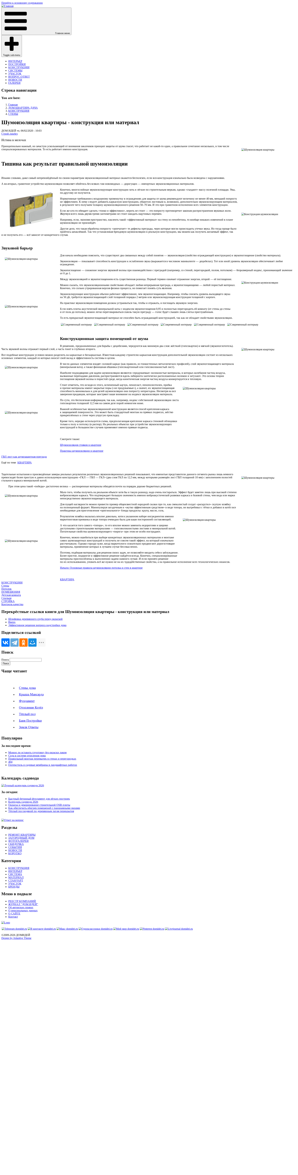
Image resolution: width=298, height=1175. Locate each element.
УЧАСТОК (14, 73)
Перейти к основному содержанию (22, 2)
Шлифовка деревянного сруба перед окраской (35, 619)
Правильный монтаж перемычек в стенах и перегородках (42, 758)
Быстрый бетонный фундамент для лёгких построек (39, 798)
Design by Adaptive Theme (16, 938)
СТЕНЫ (13, 113)
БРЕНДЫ (13, 886)
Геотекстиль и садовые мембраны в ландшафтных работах (42, 764)
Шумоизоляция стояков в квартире (80, 444)
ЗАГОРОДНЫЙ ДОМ (21, 837)
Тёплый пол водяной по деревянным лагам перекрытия (41, 811)
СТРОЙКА (8, 601)
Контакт (13, 916)
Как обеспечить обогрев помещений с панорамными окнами (44, 808)
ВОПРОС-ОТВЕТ (19, 76)
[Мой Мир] (32, 642)
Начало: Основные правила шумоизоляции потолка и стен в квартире (101, 567)
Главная (13, 104)
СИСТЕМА (15, 874)
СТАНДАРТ (15, 880)
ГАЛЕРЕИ (14, 82)
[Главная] (7, 5)
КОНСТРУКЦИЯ (18, 110)
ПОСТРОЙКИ (17, 64)
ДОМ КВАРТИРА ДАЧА (23, 107)
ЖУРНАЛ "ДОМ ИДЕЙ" (23, 904)
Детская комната (11, 595)
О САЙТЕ (14, 913)
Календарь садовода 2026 (23, 801)
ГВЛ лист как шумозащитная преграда (24, 456)
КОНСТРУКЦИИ (18, 67)
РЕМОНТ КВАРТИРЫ (22, 834)
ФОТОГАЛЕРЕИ (18, 841)
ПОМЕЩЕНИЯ (10, 591)
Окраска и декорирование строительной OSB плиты (39, 804)
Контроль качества (12, 604)
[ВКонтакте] (5, 642)
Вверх (12, 622)
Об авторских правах (20, 907)
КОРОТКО (15, 853)
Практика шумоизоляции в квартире (81, 450)
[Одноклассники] (23, 642)
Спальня (6, 598)
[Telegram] (14, 642)
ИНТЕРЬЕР (15, 61)
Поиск (5, 659)
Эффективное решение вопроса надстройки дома (37, 625)
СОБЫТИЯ (15, 847)
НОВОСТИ (15, 79)
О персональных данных (23, 910)
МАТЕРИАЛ (16, 877)
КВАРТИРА (24, 462)
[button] (36, 21)
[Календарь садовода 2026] (22, 785)
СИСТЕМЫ (15, 70)
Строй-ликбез (9, 133)
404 (10, 761)
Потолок (6, 588)
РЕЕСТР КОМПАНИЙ (22, 901)
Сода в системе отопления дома (27, 755)
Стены (5, 585)
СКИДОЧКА (16, 844)
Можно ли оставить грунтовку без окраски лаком (37, 752)
